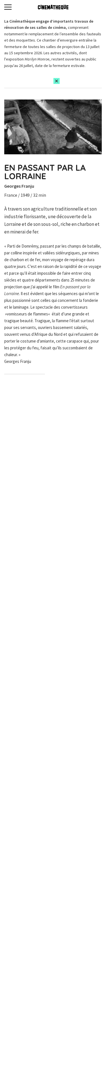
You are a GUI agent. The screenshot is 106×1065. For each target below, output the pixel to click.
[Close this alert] (56, 81)
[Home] (53, 7)
